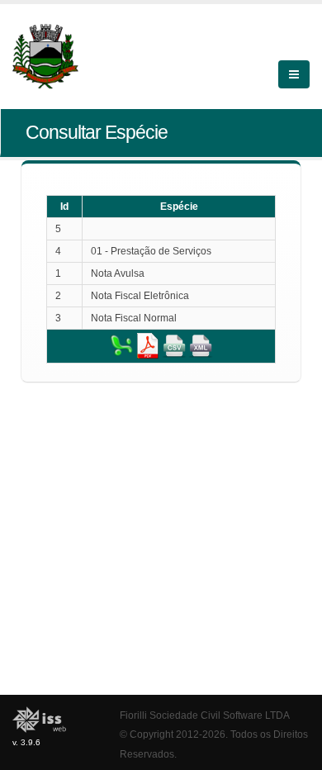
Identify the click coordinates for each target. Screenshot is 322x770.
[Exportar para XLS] (121, 345)
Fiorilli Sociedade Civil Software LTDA (205, 715)
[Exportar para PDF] (148, 345)
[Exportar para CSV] (174, 345)
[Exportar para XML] (200, 345)
